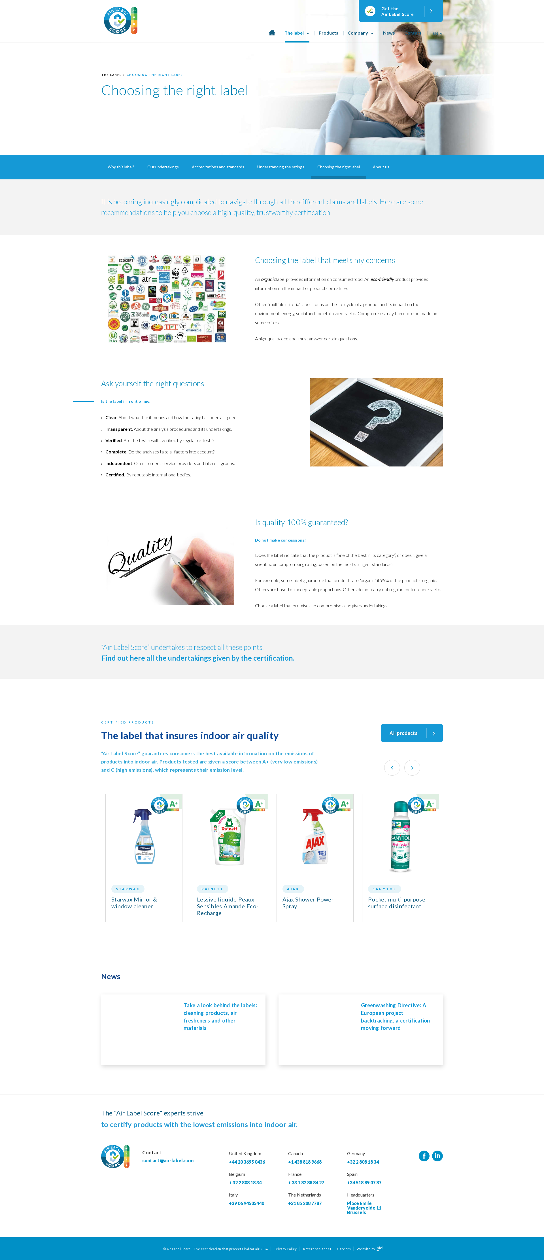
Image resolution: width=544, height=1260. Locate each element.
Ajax (293, 889)
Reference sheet (317, 1249)
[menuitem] (436, 31)
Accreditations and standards (218, 166)
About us (381, 166)
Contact (413, 32)
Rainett (212, 889)
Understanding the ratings (280, 166)
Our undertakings (163, 166)
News (389, 32)
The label (294, 32)
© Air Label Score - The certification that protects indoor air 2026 (215, 1249)
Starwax (128, 889)
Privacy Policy (286, 1249)
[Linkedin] (437, 1156)
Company (358, 32)
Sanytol (385, 889)
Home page (272, 35)
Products (328, 32)
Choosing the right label (155, 75)
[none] (436, 31)
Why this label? (121, 166)
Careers (344, 1249)
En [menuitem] (435, 33)
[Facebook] (424, 1156)
